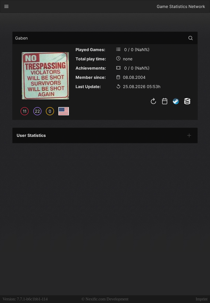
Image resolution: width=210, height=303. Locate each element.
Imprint (201, 299)
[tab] (189, 135)
